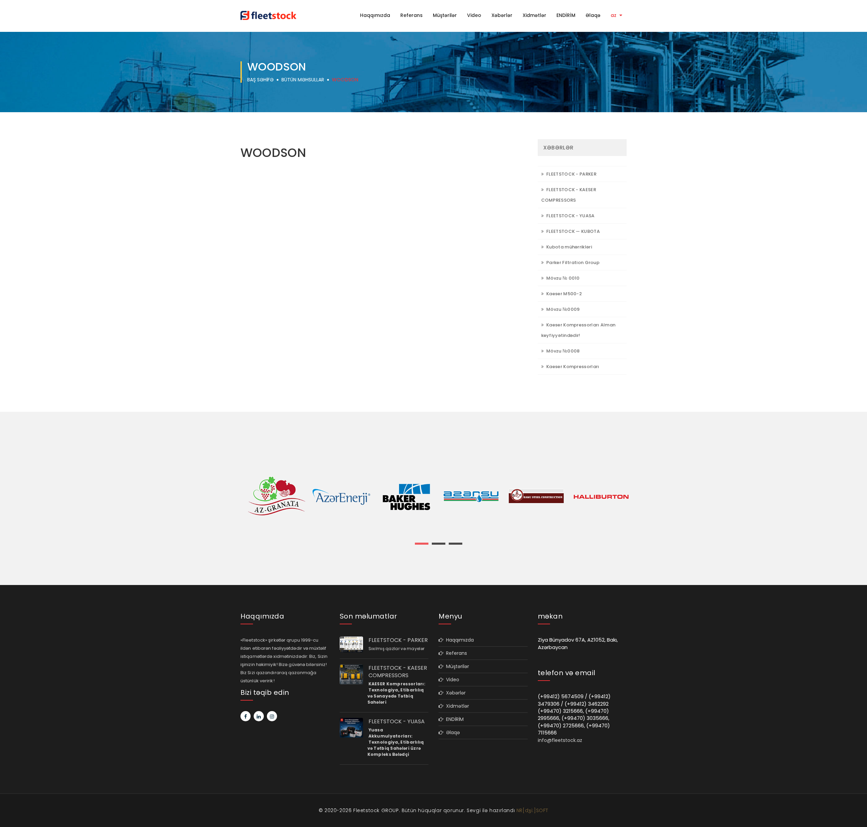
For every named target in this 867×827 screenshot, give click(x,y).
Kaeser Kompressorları (572, 366)
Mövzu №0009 (562, 309)
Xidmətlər (534, 15)
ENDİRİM (565, 15)
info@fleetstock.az (560, 740)
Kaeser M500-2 (563, 293)
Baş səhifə (260, 79)
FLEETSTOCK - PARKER (570, 174)
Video (474, 15)
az (614, 15)
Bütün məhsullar (302, 79)
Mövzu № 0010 (562, 278)
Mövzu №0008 (562, 351)
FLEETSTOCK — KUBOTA (572, 231)
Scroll (855, 811)
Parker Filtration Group (572, 262)
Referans (411, 15)
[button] (421, 544)
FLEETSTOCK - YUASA (570, 216)
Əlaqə (593, 15)
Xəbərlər (501, 15)
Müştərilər (445, 15)
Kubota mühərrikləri (568, 247)
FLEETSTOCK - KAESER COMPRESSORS (397, 671)
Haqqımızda (375, 15)
